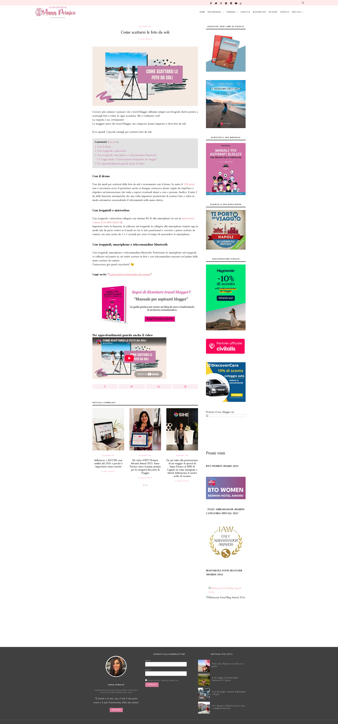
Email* (148, 670)
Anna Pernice (146, 39)
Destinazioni (214, 12)
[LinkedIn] (231, 2)
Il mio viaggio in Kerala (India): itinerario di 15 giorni (225, 679)
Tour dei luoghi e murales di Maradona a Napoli (228, 693)
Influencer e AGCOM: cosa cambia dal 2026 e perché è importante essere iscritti (108, 463)
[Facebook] (211, 2)
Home (202, 12)
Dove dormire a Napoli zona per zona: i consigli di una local (228, 707)
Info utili (296, 12)
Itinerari (230, 12)
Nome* (148, 661)
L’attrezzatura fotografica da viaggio (130, 274)
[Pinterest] (226, 2)
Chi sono (273, 12)
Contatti (284, 12)
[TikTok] (240, 2)
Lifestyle (245, 12)
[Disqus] (145, 529)
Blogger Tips (259, 12)
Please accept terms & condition (162, 681)
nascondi (113, 142)
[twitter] (216, 2)
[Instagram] (221, 2)
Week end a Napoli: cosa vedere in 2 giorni (228, 665)
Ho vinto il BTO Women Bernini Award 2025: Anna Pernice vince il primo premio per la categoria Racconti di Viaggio (145, 466)
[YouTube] (236, 2)
